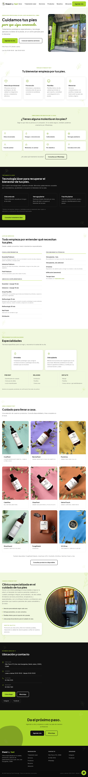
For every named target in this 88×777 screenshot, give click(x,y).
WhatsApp (22, 694)
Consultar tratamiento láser (14, 217)
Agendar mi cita (10, 40)
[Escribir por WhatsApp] (83, 772)
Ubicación (68, 4)
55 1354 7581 (9, 687)
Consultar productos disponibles (44, 562)
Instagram (6, 701)
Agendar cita (79, 4)
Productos (51, 4)
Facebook (16, 701)
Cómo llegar (9, 694)
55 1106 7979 (9, 680)
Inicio (20, 4)
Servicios (42, 4)
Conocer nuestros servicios (31, 40)
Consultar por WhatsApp (56, 157)
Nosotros (60, 4)
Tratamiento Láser (30, 4)
